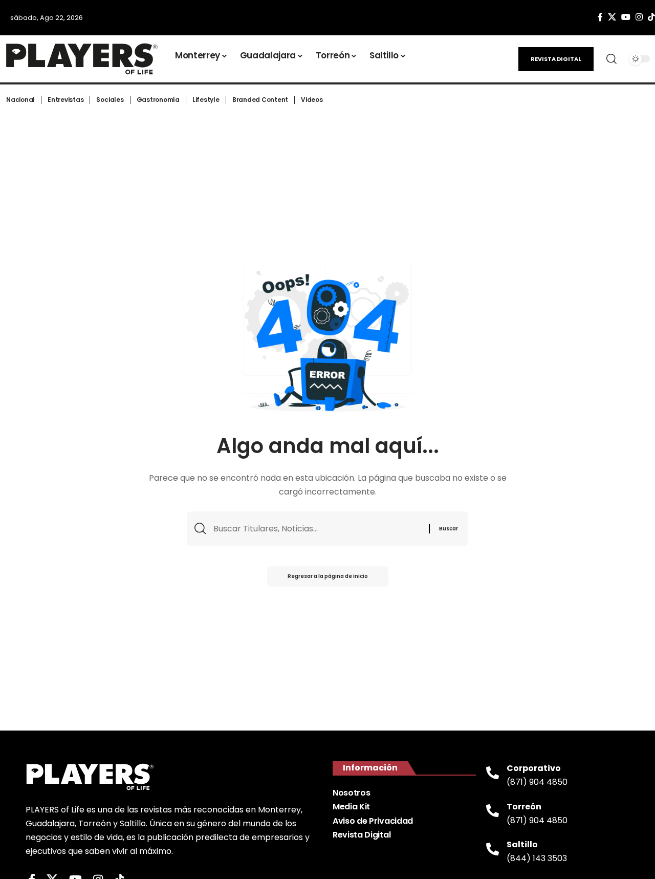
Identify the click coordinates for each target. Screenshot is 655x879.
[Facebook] (600, 17)
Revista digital (556, 59)
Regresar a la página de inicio (328, 576)
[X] (612, 17)
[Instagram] (639, 17)
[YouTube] (626, 17)
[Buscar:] (317, 528)
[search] (611, 59)
